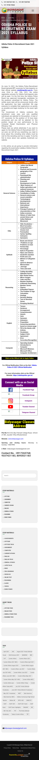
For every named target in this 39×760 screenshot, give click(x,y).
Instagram (28, 401)
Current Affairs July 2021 (18, 669)
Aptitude (7, 496)
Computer (7, 502)
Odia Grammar (9, 571)
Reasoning (7, 514)
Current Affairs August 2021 (11, 665)
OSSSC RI (28, 700)
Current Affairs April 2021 (27, 662)
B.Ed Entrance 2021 (14, 655)
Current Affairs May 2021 (25, 676)
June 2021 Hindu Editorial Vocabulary (22, 690)
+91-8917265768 (24, 2)
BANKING (24, 655)
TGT (15, 711)
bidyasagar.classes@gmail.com (15, 728)
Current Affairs (9, 505)
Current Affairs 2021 (24, 658)
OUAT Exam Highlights (14, 707)
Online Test (8, 577)
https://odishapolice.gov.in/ (23, 375)
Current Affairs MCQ (28, 679)
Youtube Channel (28, 407)
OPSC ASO (21, 700)
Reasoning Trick (9, 617)
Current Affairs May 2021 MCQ (12, 679)
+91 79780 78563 (9, 5)
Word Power (7, 517)
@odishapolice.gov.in (24, 90)
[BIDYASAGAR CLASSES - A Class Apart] (15, 10)
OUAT (5, 704)
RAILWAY (25, 707)
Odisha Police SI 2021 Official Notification (22, 366)
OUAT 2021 (12, 704)
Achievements (8, 538)
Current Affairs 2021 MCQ (10, 662)
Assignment (7, 499)
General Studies (9, 511)
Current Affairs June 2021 (21, 672)
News (6, 568)
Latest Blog (8, 565)
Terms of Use (15, 748)
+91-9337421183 (9, 2)
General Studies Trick (10, 614)
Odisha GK (7, 574)
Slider (6, 583)
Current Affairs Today (22, 683)
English (6, 508)
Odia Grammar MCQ (9, 697)
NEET (19, 693)
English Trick (8, 559)
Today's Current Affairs (18, 714)
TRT (27, 714)
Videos (6, 586)
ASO (13, 651)
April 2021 (6, 651)
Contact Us (20, 751)
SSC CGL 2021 (7, 711)
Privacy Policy (7, 748)
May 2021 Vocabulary (9, 693)
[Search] (34, 473)
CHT (5, 658)
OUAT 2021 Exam (23, 704)
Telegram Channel (28, 412)
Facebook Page (28, 390)
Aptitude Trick (9, 544)
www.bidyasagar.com (15, 439)
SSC (32, 707)
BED (31, 655)
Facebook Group (28, 395)
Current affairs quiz (9, 683)
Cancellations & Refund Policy (28, 748)
